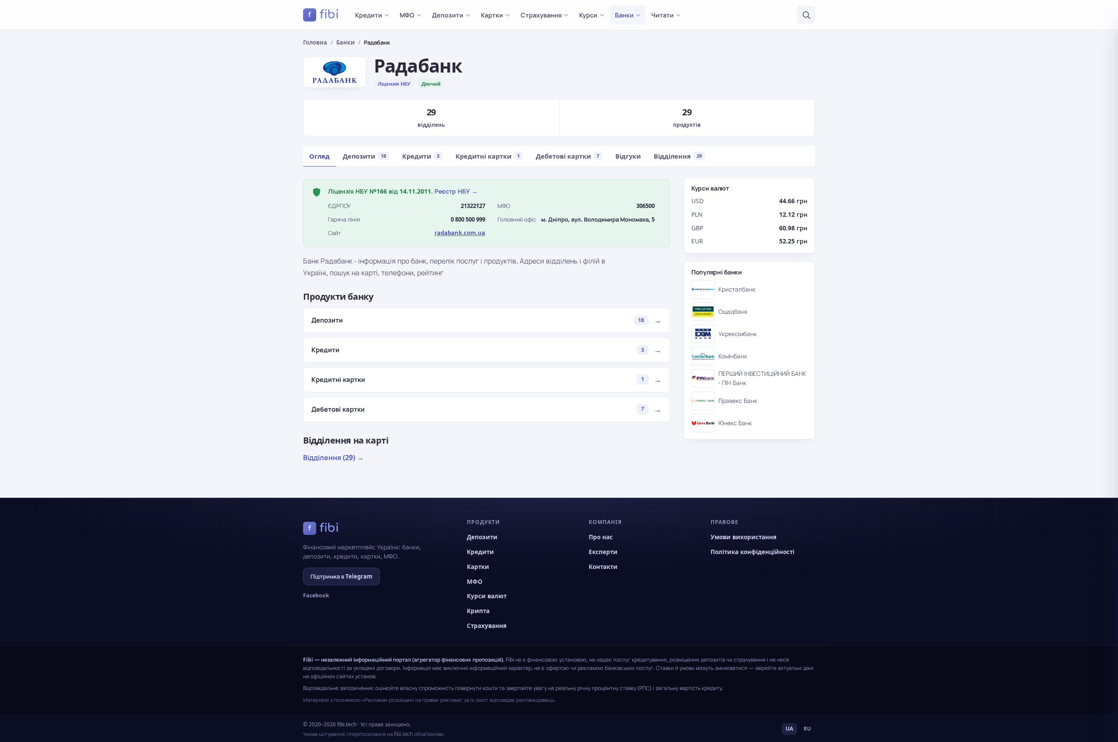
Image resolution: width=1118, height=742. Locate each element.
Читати (662, 14)
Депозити (447, 14)
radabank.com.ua (460, 233)
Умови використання (743, 537)
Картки (492, 14)
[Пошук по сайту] (806, 15)
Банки (624, 14)
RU (807, 728)
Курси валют (487, 596)
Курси (588, 14)
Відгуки (628, 156)
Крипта (478, 611)
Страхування (541, 14)
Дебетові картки (567, 156)
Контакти (603, 567)
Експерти (603, 552)
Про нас (601, 537)
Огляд (319, 156)
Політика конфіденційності (752, 552)
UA (789, 728)
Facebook (316, 595)
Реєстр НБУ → (456, 191)
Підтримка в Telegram (342, 576)
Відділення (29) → (333, 457)
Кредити (368, 14)
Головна (315, 42)
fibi (323, 14)
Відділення (678, 156)
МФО (407, 14)
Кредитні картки (487, 156)
